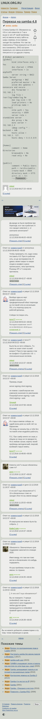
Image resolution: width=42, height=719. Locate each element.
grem (11, 472)
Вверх (37, 704)
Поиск (34, 12)
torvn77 (12, 319)
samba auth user (17, 660)
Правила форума (17, 704)
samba (14, 26)
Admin (13, 17)
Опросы (19, 12)
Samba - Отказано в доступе (22, 688)
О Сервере (6, 704)
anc (10, 617)
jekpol (11, 186)
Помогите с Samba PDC (20, 692)
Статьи (4, 12)
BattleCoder (14, 528)
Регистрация (27, 8)
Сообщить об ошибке (9, 708)
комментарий (16, 248)
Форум (11, 12)
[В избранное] (35, 31)
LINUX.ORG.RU (11, 3)
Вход (37, 8)
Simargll (12, 402)
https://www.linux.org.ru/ (10, 710)
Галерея (14, 8)
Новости (5, 8)
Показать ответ (16, 241)
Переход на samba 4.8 (20, 21)
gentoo (8, 26)
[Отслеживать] (35, 37)
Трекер (27, 12)
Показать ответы (17, 369)
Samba (13, 685)
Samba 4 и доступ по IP (20, 681)
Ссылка (6, 193)
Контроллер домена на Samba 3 (23, 675)
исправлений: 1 (14, 329)
